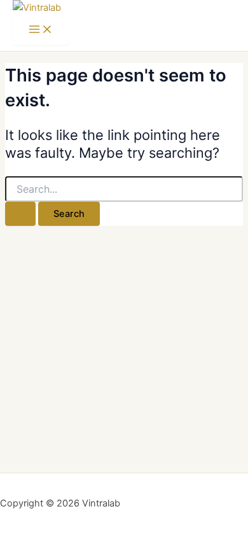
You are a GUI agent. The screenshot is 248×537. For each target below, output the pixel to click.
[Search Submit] (20, 214)
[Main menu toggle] (41, 30)
